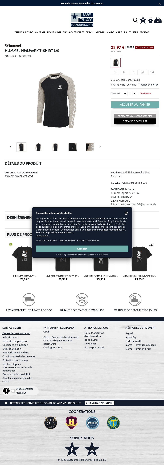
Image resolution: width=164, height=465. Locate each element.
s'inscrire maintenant (99, 402)
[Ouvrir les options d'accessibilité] (6, 391)
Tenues (51, 32)
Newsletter (90, 343)
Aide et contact (10, 337)
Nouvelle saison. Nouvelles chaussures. (82, 3)
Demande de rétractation (16, 333)
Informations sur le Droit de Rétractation (17, 369)
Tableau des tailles (149, 84)
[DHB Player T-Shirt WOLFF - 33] (24, 261)
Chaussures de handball (30, 32)
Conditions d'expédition (15, 344)
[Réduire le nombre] (125, 93)
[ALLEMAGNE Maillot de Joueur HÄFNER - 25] (63, 261)
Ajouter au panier (135, 104)
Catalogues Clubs (52, 347)
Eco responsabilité (94, 347)
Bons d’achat (91, 339)
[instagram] (92, 448)
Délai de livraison (11, 348)
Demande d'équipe (135, 121)
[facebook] (72, 448)
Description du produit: (21, 172)
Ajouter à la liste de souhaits (136, 116)
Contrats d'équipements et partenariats (57, 342)
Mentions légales (11, 364)
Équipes (133, 32)
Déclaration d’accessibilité (16, 374)
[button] (135, 20)
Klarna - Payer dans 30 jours (140, 344)
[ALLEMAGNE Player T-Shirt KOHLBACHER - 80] (101, 261)
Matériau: (117, 172)
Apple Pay (130, 337)
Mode (110, 32)
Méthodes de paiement (15, 341)
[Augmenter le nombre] (134, 93)
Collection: (119, 182)
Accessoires (76, 32)
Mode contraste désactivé (24, 390)
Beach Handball (96, 32)
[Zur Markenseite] (13, 46)
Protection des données (15, 360)
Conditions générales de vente (18, 356)
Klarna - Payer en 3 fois (138, 348)
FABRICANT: (118, 189)
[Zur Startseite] (82, 20)
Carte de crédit (133, 341)
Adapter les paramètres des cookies (17, 379)
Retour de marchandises (15, 352)
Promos (144, 32)
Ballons (62, 32)
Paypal (129, 333)
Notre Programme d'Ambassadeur (94, 334)
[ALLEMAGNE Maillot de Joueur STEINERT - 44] (139, 261)
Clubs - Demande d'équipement (60, 337)
